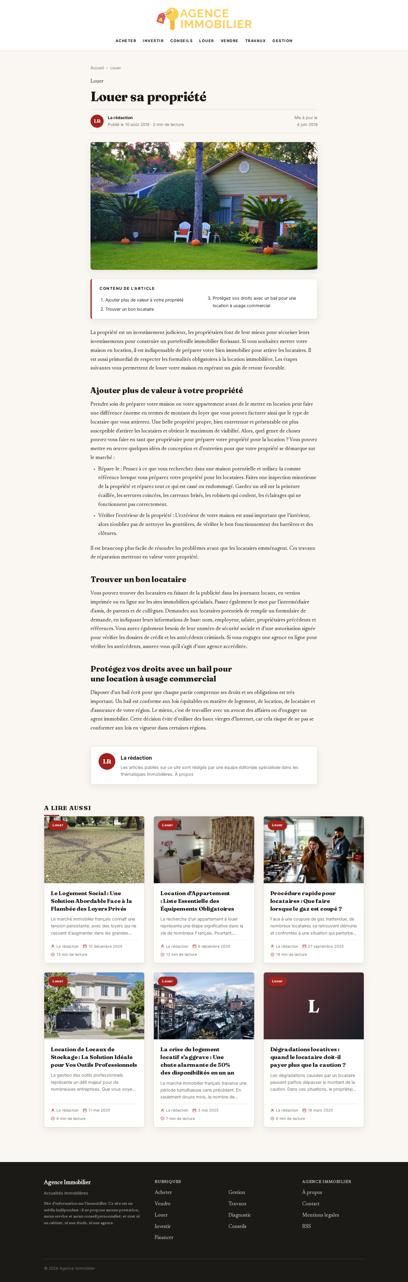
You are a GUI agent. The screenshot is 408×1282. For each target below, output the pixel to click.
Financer (164, 1238)
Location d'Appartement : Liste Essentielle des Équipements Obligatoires (197, 900)
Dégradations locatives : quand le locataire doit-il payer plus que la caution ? (308, 1057)
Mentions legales (320, 1215)
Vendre (230, 41)
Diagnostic (239, 1215)
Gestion (282, 41)
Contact (311, 1204)
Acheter (126, 41)
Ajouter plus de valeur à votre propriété (144, 300)
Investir (153, 41)
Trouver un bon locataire (129, 309)
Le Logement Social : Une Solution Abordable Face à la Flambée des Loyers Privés (91, 900)
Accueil (97, 67)
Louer (206, 41)
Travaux (255, 41)
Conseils (181, 41)
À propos (184, 774)
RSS (306, 1226)
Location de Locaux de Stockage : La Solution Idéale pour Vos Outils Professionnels (94, 1057)
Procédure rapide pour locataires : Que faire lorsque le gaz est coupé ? (306, 900)
